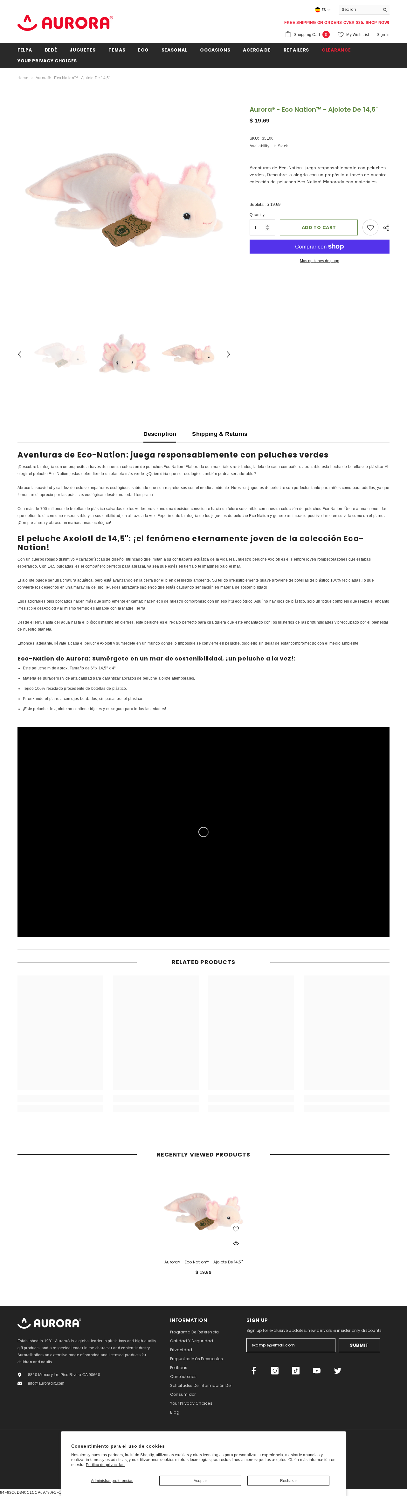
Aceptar (200, 1481)
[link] (60, 1098)
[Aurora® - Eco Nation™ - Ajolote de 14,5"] (203, 1211)
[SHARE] (384, 227)
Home (22, 78)
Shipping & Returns (219, 434)
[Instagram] (274, 1370)
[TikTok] (295, 1370)
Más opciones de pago (319, 261)
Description (159, 434)
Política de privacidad (105, 1465)
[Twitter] (337, 1370)
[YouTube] (316, 1370)
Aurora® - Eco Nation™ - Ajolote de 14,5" (203, 1262)
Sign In (383, 34)
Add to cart (319, 227)
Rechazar (288, 1481)
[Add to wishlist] (370, 227)
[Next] (228, 354)
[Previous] (19, 354)
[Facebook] (253, 1370)
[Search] (364, 10)
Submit (359, 1345)
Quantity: (258, 215)
